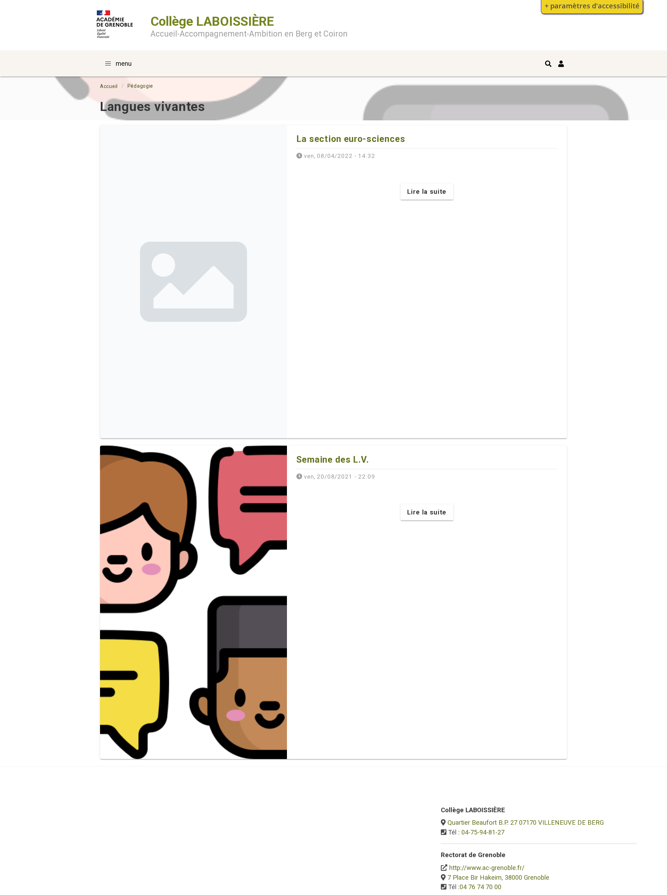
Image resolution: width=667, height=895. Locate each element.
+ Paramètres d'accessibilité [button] (592, 5)
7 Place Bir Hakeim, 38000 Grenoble (498, 877)
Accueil (109, 86)
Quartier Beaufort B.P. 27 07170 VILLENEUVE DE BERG (525, 822)
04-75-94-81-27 (482, 832)
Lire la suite (426, 191)
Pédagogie (140, 86)
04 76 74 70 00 (480, 886)
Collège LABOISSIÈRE (212, 21)
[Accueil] (115, 39)
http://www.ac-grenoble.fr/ (487, 867)
